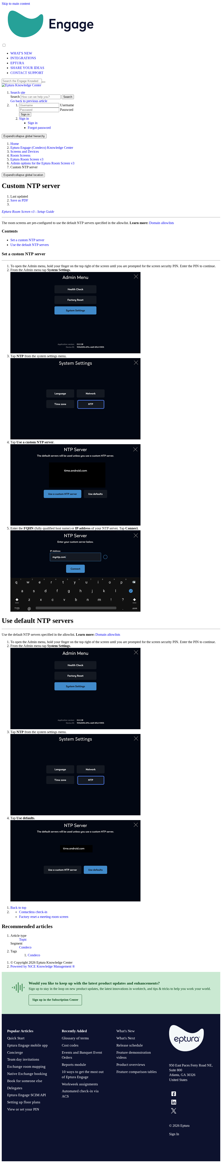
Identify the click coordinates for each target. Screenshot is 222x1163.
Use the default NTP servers (29, 245)
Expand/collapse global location (23, 175)
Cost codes (70, 1045)
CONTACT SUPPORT (26, 73)
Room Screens (20, 155)
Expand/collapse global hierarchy (24, 136)
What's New (125, 1031)
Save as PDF (19, 200)
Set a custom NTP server (27, 240)
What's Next (125, 1038)
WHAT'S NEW (21, 53)
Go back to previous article (28, 101)
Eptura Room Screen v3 (26, 159)
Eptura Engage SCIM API (26, 1095)
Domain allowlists (161, 223)
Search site (17, 92)
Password (66, 109)
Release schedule (129, 1045)
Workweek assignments (80, 1084)
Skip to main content (16, 3)
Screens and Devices (24, 151)
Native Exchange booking (27, 1074)
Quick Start (15, 1038)
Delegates (14, 1088)
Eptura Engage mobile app (27, 1045)
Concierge (15, 1052)
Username (67, 105)
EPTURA (17, 63)
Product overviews (130, 1065)
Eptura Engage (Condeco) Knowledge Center (41, 147)
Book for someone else (24, 1081)
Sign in (25, 114)
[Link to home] (21, 85)
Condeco (25, 947)
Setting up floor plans (23, 1102)
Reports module (74, 1065)
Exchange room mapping (26, 1067)
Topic (23, 939)
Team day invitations (23, 1059)
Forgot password (39, 127)
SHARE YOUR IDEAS (27, 68)
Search (15, 96)
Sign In (174, 1134)
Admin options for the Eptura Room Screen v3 (42, 163)
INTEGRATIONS (23, 58)
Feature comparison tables (136, 1072)
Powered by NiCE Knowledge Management (42, 966)
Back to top (18, 907)
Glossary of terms (75, 1038)
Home (14, 144)
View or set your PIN (23, 1109)
